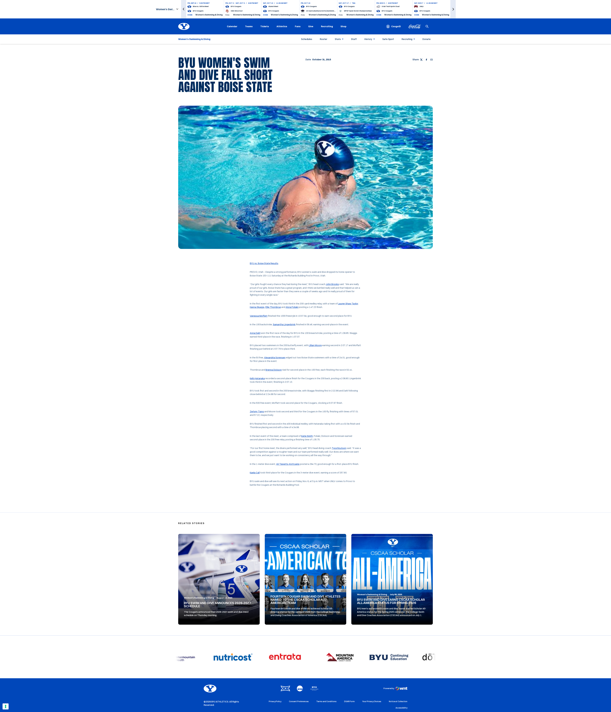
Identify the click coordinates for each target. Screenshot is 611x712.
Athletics (282, 26)
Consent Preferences (299, 701)
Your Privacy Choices (371, 701)
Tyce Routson (339, 448)
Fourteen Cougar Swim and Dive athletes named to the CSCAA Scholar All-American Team (305, 599)
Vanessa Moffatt (258, 315)
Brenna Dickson (274, 369)
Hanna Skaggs (257, 307)
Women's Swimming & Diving (199, 597)
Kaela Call (255, 472)
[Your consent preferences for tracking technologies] (6, 706)
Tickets (264, 26)
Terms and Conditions (326, 701)
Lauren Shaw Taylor (348, 303)
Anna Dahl (255, 333)
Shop (343, 26)
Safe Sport (388, 39)
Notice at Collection (398, 701)
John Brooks (332, 284)
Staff (354, 39)
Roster (323, 39)
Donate (426, 39)
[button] (183, 9)
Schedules (306, 39)
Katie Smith (307, 436)
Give (310, 26)
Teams (249, 26)
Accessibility (401, 707)
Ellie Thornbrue (273, 307)
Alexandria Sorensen (274, 357)
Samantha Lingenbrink (284, 324)
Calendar (232, 26)
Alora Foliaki (292, 307)
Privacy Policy (275, 701)
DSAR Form (349, 701)
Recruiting (327, 26)
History (368, 39)
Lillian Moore (315, 345)
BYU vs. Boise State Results (264, 263)
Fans (298, 26)
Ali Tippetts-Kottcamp (287, 464)
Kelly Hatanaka (257, 378)
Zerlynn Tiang (257, 411)
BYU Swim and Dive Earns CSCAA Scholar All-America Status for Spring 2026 (391, 601)
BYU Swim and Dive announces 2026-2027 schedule (217, 604)
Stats (338, 39)
